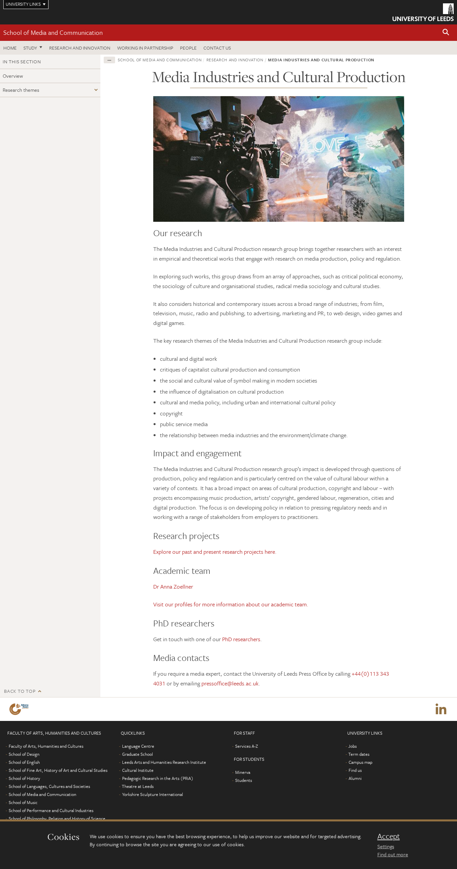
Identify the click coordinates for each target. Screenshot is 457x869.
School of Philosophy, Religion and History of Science (57, 818)
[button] (446, 33)
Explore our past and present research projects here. (215, 551)
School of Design (24, 754)
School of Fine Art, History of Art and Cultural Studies (58, 770)
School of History (24, 778)
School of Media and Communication (53, 32)
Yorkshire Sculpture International (152, 794)
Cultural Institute (138, 770)
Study (30, 47)
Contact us (217, 47)
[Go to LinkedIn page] (441, 709)
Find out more (392, 854)
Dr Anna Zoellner (173, 586)
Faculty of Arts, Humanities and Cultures (46, 746)
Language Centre (138, 746)
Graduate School (137, 754)
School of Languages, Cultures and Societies (49, 786)
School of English (24, 762)
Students (243, 780)
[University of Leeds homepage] (423, 12)
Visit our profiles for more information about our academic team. (230, 604)
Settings (385, 846)
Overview (13, 75)
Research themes (21, 89)
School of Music (23, 802)
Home (10, 47)
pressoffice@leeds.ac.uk (230, 683)
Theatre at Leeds (138, 786)
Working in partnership (145, 47)
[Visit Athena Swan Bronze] (20, 709)
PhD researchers (241, 639)
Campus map (360, 762)
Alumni (355, 778)
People (188, 47)
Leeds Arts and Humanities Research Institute (164, 762)
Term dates (358, 754)
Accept (388, 836)
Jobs (352, 746)
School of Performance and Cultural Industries (51, 810)
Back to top (19, 690)
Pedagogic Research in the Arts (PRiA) (157, 778)
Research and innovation (79, 47)
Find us (355, 770)
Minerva (242, 772)
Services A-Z (246, 746)
